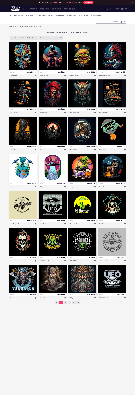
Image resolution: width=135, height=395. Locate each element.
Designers (97, 15)
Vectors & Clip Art (45, 15)
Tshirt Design (17, 15)
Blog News (44, 9)
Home (10, 26)
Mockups (84, 15)
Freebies (72, 15)
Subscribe (33, 9)
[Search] (124, 22)
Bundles (60, 15)
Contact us (56, 9)
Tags (16, 26)
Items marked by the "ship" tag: (30, 26)
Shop (24, 9)
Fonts (30, 15)
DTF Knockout (69, 9)
